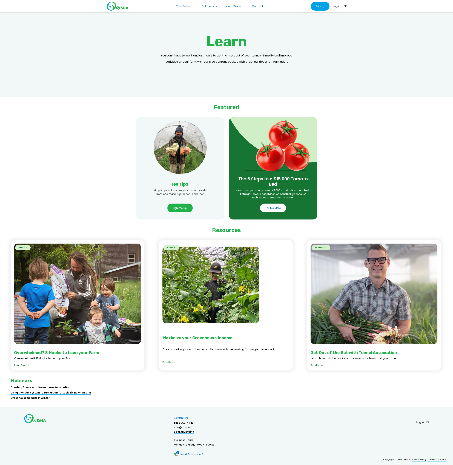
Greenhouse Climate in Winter (30, 398)
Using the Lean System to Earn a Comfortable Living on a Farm (51, 392)
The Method (184, 6)
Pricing (320, 6)
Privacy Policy (419, 459)
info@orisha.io (183, 427)
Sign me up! (180, 208)
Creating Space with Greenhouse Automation (40, 387)
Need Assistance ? (191, 454)
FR (345, 6)
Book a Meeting (184, 431)
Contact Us (181, 418)
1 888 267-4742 (184, 423)
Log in (336, 6)
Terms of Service (437, 459)
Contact (257, 6)
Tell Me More (273, 208)
